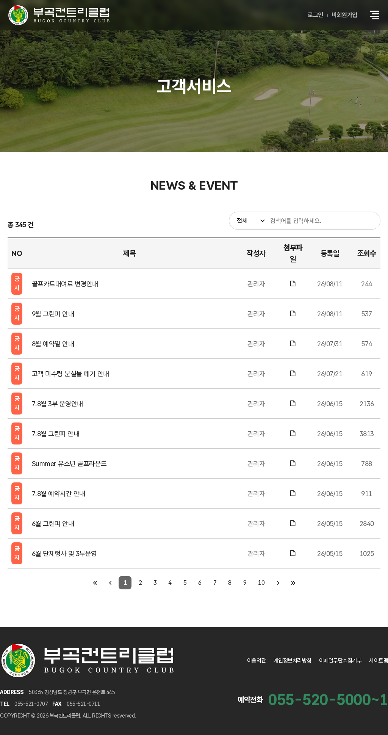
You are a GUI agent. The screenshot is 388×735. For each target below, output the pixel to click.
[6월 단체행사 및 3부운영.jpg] (293, 554)
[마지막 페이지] (293, 582)
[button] (375, 15)
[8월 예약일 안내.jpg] (293, 344)
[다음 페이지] (278, 582)
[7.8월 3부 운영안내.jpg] (293, 404)
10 (261, 582)
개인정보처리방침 (292, 660)
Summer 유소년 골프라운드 (69, 464)
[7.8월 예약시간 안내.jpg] (293, 494)
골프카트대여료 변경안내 (65, 284)
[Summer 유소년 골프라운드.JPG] (293, 464)
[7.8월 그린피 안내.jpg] (293, 434)
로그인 (315, 15)
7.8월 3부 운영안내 (57, 404)
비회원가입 (344, 15)
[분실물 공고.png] (293, 374)
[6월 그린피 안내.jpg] (293, 524)
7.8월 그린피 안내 (56, 434)
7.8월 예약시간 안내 (58, 494)
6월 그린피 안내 (53, 524)
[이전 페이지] (110, 582)
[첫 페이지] (95, 582)
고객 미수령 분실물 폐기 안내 (70, 374)
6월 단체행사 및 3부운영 (64, 554)
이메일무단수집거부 (340, 660)
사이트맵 (378, 660)
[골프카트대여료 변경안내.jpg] (293, 284)
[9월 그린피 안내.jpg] (293, 314)
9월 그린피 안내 (53, 314)
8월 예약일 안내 (53, 344)
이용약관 (256, 660)
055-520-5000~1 (328, 700)
